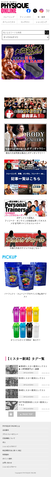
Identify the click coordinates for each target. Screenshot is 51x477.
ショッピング (41, 22)
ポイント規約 (7, 458)
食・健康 (41, 17)
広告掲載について (9, 438)
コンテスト (25, 22)
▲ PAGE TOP (26, 414)
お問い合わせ (7, 463)
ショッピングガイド (10, 446)
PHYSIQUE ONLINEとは (11, 426)
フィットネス (25, 17)
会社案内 (6, 430)
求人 (4, 442)
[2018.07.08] (12, 381)
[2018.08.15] (12, 369)
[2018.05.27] (12, 393)
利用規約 (6, 454)
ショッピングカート (10, 467)
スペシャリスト (9, 22)
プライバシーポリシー (10, 434)
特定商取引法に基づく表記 (12, 450)
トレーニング (8, 17)
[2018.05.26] (12, 405)
